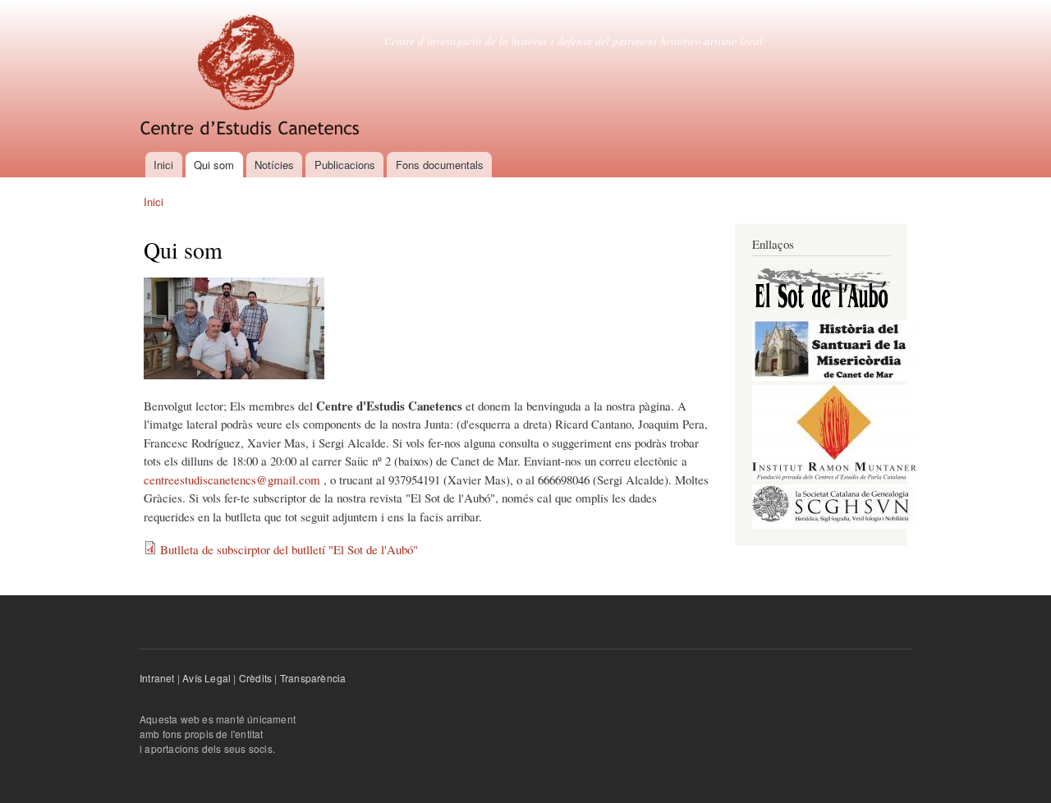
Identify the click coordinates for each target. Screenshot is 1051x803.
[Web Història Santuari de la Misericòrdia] (834, 377)
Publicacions (344, 164)
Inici (163, 164)
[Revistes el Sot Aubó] (822, 312)
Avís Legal (206, 678)
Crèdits (255, 678)
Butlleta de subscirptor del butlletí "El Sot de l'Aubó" (289, 549)
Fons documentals (440, 164)
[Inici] (251, 76)
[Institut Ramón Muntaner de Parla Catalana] (834, 477)
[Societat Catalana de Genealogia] (834, 525)
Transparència (313, 678)
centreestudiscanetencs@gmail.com (232, 479)
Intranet (157, 678)
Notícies (274, 164)
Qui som (214, 164)
